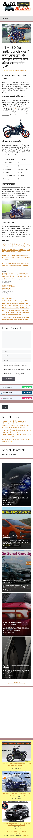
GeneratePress (25, 835)
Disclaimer (23, 831)
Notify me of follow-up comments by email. (17, 369)
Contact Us (16, 831)
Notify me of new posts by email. (14, 374)
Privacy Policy (16, 833)
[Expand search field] (5, 407)
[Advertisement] (13, 712)
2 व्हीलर (6, 298)
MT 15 (14, 108)
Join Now (28, 387)
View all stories (16, 682)
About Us (9, 831)
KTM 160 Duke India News (19, 310)
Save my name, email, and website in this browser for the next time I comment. (17, 365)
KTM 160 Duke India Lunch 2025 (17, 305)
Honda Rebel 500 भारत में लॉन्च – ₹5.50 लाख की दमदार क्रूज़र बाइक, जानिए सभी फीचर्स (22, 275)
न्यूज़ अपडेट (11, 298)
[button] (29, 18)
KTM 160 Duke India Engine (12, 301)
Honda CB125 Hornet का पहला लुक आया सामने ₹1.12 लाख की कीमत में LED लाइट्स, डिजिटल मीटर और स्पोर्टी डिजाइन (16, 257)
